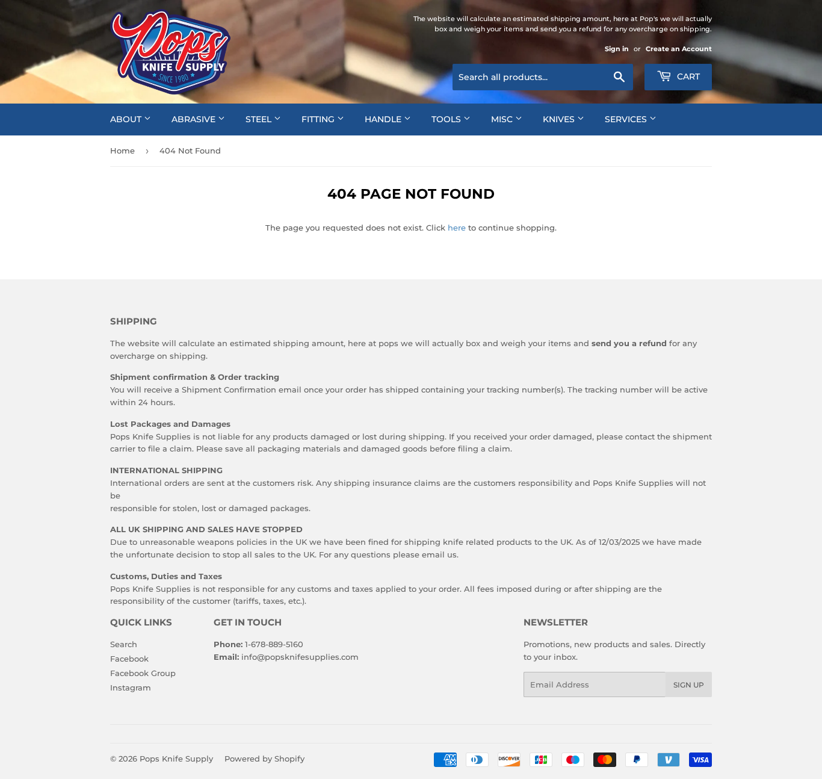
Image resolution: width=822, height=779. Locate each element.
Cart (687, 76)
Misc (503, 119)
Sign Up (688, 684)
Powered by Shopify (264, 758)
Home (122, 150)
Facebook (129, 658)
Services (627, 119)
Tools (447, 119)
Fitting (319, 119)
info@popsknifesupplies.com (300, 657)
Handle (384, 119)
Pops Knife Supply (176, 758)
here (457, 227)
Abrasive (195, 119)
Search (123, 644)
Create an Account (679, 49)
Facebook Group (143, 673)
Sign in (617, 49)
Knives (560, 119)
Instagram (130, 687)
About (127, 119)
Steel (260, 119)
